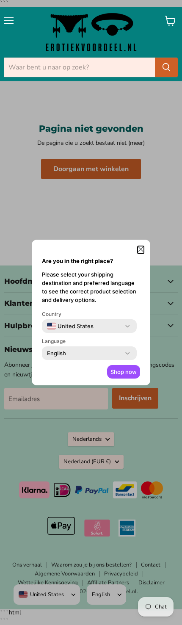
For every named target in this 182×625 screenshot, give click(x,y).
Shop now (123, 371)
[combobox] (70, 326)
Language (54, 341)
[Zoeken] (166, 67)
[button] (141, 250)
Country (51, 314)
